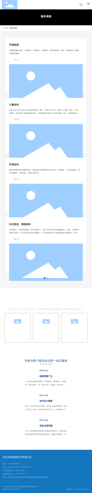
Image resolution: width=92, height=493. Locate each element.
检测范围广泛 (46, 376)
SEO (87, 489)
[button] (45, 278)
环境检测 (14, 44)
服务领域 (46, 16)
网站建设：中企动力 (73, 489)
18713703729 (25, 467)
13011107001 (19, 470)
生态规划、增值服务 (20, 224)
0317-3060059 (14, 464)
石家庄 (82, 489)
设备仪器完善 (46, 425)
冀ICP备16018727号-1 (11, 489)
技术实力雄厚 (46, 401)
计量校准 (14, 104)
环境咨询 (14, 164)
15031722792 (13, 467)
